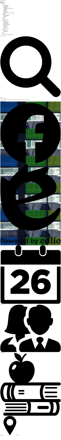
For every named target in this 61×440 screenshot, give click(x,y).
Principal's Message (6, 5)
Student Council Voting (7, 24)
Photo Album (5, 11)
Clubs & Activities (6, 23)
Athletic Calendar (6, 19)
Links (4, 27)
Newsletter (5, 30)
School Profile (5, 6)
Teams (4, 18)
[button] (3, 4)
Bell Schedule (5, 21)
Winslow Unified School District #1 (8, 34)
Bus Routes (5, 9)
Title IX (5, 13)
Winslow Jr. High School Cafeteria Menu (9, 12)
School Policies (6, 22)
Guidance (5, 16)
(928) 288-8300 (15, 236)
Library (5, 17)
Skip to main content (3, 0)
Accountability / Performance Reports (9, 8)
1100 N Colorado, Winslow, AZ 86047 (5, 236)
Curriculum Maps (6, 15)
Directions (5, 10)
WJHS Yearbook (6, 26)
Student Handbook (6, 28)
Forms (4, 25)
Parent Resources (6, 31)
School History (6, 7)
